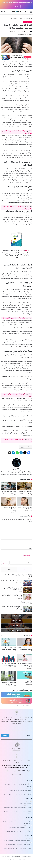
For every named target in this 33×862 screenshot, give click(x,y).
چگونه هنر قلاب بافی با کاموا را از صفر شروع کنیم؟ (12, 596)
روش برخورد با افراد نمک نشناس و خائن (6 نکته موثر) (24, 682)
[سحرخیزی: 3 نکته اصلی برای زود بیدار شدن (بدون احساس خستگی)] (24, 658)
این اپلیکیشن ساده (24, 251)
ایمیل (30, 548)
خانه (30, 18)
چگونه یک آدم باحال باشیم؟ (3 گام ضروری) (14, 318)
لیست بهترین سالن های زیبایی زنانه (24, 705)
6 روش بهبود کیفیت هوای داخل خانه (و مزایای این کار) (8, 683)
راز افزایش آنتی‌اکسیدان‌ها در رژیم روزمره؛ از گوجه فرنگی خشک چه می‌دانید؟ (17, 575)
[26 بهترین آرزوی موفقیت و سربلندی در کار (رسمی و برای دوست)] (8, 501)
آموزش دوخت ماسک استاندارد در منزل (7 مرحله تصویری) (25, 648)
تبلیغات (19, 774)
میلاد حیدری (27, 32)
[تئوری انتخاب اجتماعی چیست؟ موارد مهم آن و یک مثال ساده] (8, 658)
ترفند (28, 447)
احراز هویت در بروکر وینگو (26, 602)
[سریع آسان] (16, 59)
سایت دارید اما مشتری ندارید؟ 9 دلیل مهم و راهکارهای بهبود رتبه (24, 492)
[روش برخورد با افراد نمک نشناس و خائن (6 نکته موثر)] (24, 675)
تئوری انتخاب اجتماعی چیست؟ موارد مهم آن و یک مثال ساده (9, 664)
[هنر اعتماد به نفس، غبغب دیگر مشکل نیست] (24, 501)
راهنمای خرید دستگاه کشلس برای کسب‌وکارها (11, 581)
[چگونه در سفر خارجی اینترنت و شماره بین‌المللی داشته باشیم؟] (8, 486)
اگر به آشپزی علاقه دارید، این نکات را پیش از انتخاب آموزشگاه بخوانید (12, 607)
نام (31, 541)
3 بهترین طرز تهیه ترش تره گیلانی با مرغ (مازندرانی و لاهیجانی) (13, 589)
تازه (24, 570)
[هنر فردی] (16, 11)
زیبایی (22, 447)
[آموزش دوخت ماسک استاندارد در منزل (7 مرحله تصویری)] (24, 642)
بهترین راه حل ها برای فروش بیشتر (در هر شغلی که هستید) (9, 648)
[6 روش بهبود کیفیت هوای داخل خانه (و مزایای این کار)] (8, 676)
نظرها (9, 570)
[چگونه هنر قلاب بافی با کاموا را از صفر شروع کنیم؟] (27, 597)
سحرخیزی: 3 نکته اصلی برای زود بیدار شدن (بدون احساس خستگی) (25, 665)
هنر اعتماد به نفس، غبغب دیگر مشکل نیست (25, 508)
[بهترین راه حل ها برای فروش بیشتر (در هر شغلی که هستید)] (8, 642)
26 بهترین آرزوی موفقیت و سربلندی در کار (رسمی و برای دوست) (9, 508)
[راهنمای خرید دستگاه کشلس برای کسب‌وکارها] (27, 583)
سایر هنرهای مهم (14, 18)
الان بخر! (16, 6)
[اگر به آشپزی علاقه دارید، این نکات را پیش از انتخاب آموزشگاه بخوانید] (27, 609)
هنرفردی (17, 727)
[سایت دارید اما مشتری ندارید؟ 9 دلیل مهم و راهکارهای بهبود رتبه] (24, 486)
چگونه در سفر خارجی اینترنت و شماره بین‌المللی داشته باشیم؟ (9, 492)
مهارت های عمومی (23, 18)
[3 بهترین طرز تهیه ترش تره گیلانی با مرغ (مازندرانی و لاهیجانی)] (27, 590)
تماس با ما (14, 774)
